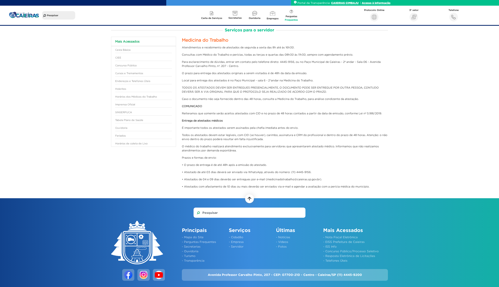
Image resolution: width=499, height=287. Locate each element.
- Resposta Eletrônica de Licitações (349, 255)
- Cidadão (236, 237)
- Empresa (236, 241)
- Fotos (281, 246)
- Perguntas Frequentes (199, 241)
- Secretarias (191, 246)
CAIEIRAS (338, 2)
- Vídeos (282, 241)
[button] (235, 15)
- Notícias (283, 237)
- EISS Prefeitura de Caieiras (344, 241)
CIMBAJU (352, 2)
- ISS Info (330, 246)
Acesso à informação (376, 2)
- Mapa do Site (192, 237)
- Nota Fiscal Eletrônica (340, 237)
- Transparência (193, 260)
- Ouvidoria (190, 251)
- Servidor (236, 246)
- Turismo (189, 255)
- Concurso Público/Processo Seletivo (351, 251)
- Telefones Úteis (335, 260)
